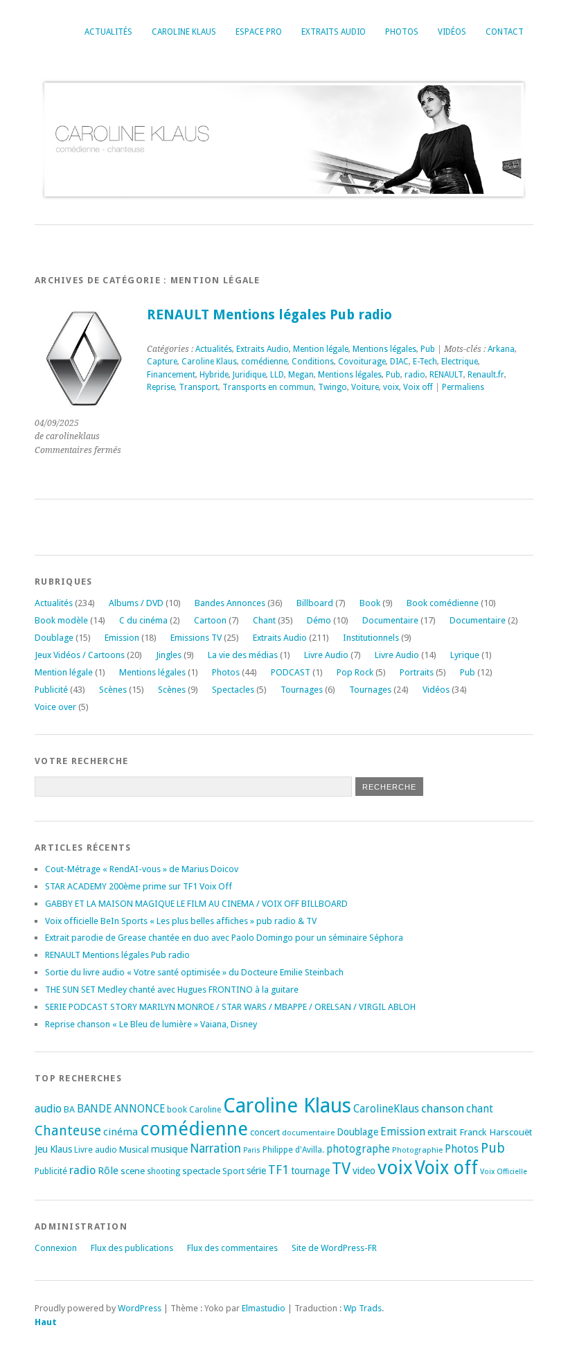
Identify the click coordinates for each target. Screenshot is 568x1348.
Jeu (41, 1149)
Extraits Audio (333, 32)
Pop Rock (355, 672)
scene (133, 1170)
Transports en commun (268, 387)
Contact (505, 32)
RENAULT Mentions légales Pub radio (269, 315)
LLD (277, 375)
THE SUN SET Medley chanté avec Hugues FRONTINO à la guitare (172, 989)
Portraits (417, 672)
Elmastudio (263, 1308)
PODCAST (290, 672)
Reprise (161, 387)
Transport (198, 387)
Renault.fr (486, 375)
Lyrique (464, 655)
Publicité (51, 689)
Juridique (249, 375)
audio (48, 1108)
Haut (46, 1322)
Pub (427, 349)
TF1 (278, 1169)
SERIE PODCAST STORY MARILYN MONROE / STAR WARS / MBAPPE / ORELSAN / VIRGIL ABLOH (230, 1007)
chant (479, 1109)
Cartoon (210, 620)
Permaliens (463, 387)
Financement (171, 375)
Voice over (55, 707)
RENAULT (446, 375)
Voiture (365, 387)
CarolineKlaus (386, 1109)
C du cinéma (143, 620)
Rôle (108, 1170)
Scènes (113, 689)
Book (370, 603)
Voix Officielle (503, 1171)
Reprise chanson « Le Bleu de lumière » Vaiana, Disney (151, 1024)
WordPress (139, 1308)
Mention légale (320, 349)
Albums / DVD (136, 603)
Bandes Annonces (230, 603)
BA (69, 1109)
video (364, 1170)
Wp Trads (363, 1308)
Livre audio (95, 1150)
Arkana (501, 349)
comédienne (264, 361)
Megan (301, 375)
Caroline (205, 1110)
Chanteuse (68, 1131)
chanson (442, 1108)
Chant (264, 620)
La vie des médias (243, 655)
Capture (162, 361)
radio (415, 375)
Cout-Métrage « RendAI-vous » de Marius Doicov (141, 869)
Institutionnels (371, 637)
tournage (310, 1170)
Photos (401, 32)
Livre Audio (326, 655)
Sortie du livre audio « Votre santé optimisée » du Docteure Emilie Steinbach (194, 972)
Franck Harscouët (495, 1131)
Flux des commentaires (232, 1248)
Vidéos (452, 32)
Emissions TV (196, 637)
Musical (134, 1149)
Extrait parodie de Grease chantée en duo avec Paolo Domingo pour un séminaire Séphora (224, 937)
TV (341, 1168)
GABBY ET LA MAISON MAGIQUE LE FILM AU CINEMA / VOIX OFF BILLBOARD (196, 903)
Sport (233, 1171)
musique (169, 1149)
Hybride (214, 375)
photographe (358, 1149)
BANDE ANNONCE (121, 1109)
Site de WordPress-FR (334, 1248)
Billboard (314, 603)
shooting (163, 1171)
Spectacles (233, 689)
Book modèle (61, 620)
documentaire (308, 1132)
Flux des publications (132, 1248)
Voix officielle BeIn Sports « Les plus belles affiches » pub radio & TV (181, 921)
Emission (122, 637)
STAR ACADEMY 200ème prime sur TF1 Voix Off (138, 886)
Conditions (313, 361)
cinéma (120, 1132)
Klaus (61, 1149)
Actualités (108, 32)
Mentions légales (384, 349)
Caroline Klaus (184, 32)
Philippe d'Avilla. (293, 1150)
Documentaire (390, 620)
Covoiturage (362, 361)
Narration (215, 1148)
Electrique (459, 361)
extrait (442, 1132)
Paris (251, 1150)
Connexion (56, 1248)
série (256, 1170)
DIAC (399, 361)
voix (391, 387)
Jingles (168, 655)
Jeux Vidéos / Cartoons (80, 655)
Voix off (418, 387)
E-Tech (425, 361)
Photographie (417, 1150)
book (177, 1110)
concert (265, 1132)
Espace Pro (259, 32)
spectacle (201, 1170)
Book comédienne (443, 603)
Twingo (332, 387)
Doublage (54, 637)
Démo (319, 620)
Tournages (302, 689)
